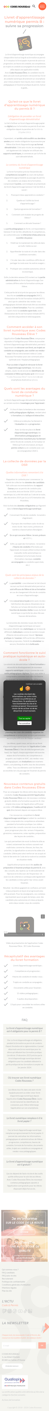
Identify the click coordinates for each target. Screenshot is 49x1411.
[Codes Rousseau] (17, 6)
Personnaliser (24, 723)
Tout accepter (24, 718)
